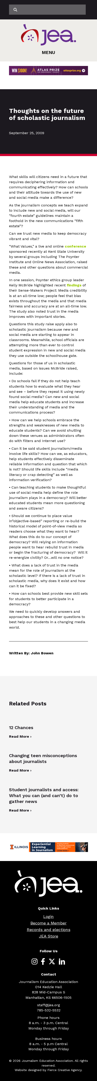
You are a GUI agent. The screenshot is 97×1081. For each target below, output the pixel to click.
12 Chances (21, 727)
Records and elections (48, 929)
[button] (48, 52)
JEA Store (48, 936)
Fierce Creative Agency (64, 1070)
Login (48, 916)
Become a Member (48, 923)
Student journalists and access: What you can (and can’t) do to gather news (44, 795)
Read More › (20, 736)
